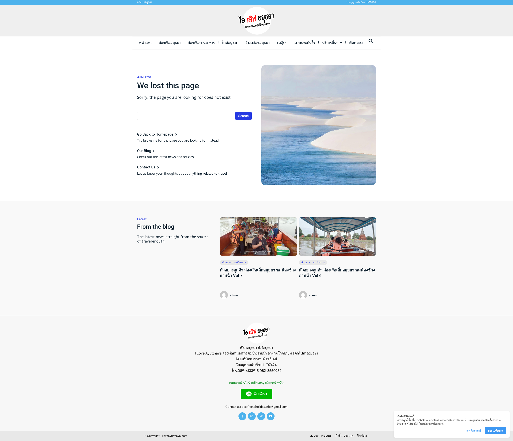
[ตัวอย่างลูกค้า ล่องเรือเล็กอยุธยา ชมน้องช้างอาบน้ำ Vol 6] (337, 236)
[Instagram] (252, 416)
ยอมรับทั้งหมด (495, 430)
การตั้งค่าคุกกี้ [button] (474, 430)
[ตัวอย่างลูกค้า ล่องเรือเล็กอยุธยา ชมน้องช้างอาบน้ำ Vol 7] (258, 236)
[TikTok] (261, 416)
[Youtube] (271, 416)
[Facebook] (242, 416)
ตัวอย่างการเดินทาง (234, 262)
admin (234, 295)
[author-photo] (224, 295)
